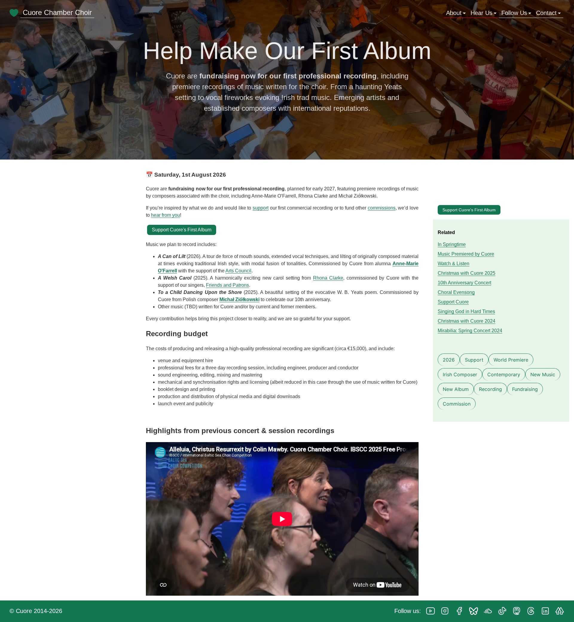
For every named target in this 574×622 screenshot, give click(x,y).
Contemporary (503, 374)
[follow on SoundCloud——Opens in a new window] (489, 611)
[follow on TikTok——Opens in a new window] (504, 611)
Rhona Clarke (328, 277)
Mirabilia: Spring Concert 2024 (470, 330)
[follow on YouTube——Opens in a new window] (432, 611)
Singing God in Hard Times (466, 311)
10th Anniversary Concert (464, 282)
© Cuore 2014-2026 (36, 611)
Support (474, 360)
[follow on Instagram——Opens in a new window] (446, 611)
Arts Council (238, 270)
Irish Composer (460, 374)
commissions (382, 207)
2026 (449, 360)
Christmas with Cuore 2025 (466, 273)
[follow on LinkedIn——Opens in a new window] (547, 611)
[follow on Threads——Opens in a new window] (532, 611)
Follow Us (514, 13)
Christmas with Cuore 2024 (466, 321)
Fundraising (525, 389)
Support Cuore (453, 301)
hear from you (165, 215)
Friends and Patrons (227, 285)
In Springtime (452, 244)
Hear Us (481, 13)
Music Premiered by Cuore (466, 254)
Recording (490, 389)
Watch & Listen (453, 263)
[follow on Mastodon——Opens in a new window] (518, 611)
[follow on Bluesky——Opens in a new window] (475, 611)
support (260, 207)
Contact (546, 13)
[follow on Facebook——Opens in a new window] (461, 611)
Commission (457, 404)
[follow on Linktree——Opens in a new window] (561, 611)
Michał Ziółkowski (239, 299)
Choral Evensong (456, 292)
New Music (542, 374)
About (454, 13)
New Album (456, 389)
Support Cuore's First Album (469, 209)
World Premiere (511, 360)
